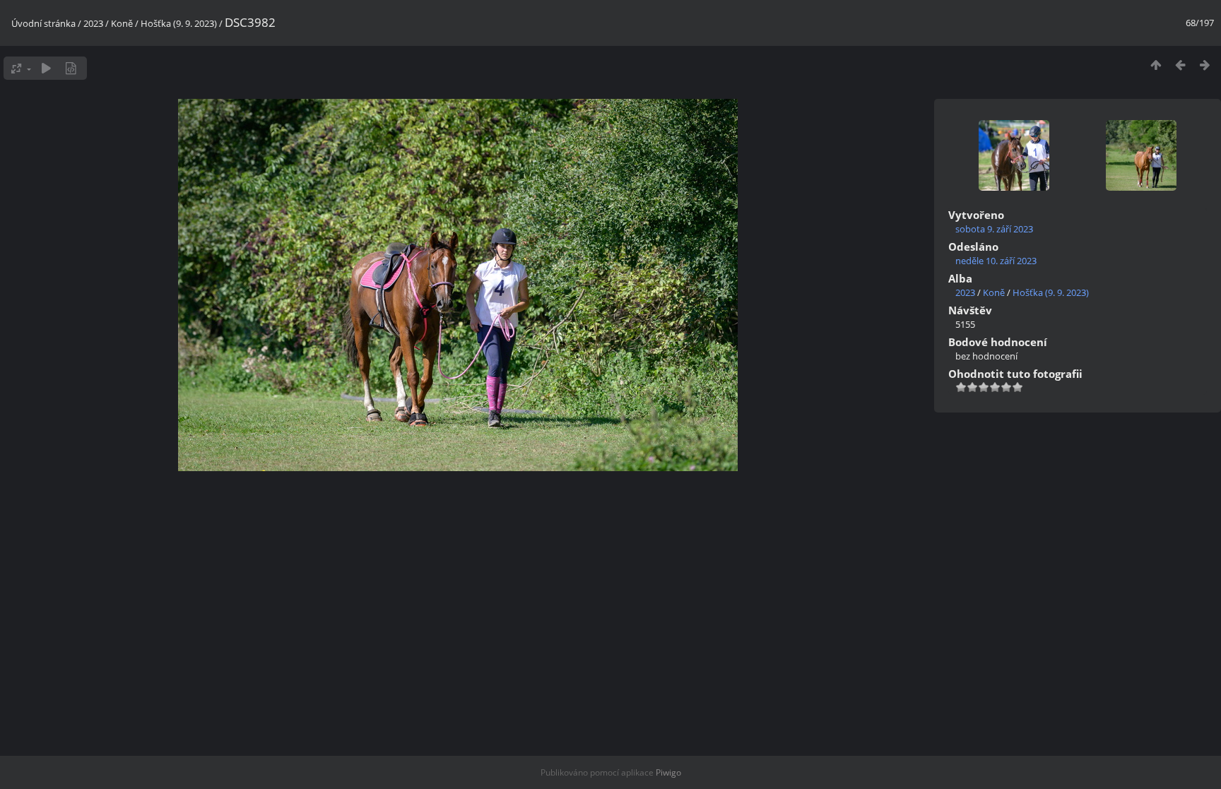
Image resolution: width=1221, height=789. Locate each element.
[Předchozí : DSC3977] (1180, 65)
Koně (122, 23)
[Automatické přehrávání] (46, 68)
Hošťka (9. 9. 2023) (179, 23)
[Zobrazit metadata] (71, 68)
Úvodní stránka (43, 23)
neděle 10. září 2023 (996, 260)
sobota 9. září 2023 (994, 229)
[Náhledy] (1155, 65)
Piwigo (668, 772)
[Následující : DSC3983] (1205, 65)
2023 (93, 23)
